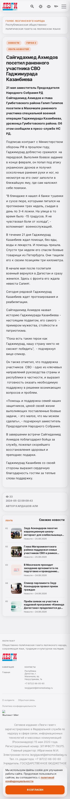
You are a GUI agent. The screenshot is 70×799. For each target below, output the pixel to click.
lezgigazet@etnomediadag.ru (39, 688)
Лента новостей (18, 49)
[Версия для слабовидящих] (49, 6)
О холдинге (8, 700)
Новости (13, 43)
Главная (6, 672)
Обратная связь (26, 700)
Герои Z (31, 43)
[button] (63, 6)
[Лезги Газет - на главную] (18, 6)
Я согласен (35, 789)
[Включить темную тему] (40, 6)
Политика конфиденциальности (19, 706)
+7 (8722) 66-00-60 (34, 683)
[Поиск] (32, 6)
